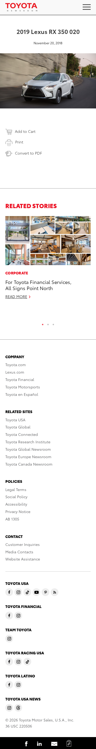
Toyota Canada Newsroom (29, 464)
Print (19, 141)
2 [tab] (48, 323)
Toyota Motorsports (22, 386)
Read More (16, 296)
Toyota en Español (21, 394)
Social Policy (16, 496)
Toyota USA (15, 419)
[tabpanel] (48, 260)
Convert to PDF (28, 153)
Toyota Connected (21, 434)
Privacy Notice (17, 511)
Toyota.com (15, 364)
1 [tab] (42, 323)
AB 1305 (12, 519)
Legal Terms (15, 489)
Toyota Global (17, 427)
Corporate (16, 272)
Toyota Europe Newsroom (28, 456)
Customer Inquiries (22, 544)
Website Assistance (22, 559)
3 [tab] (53, 323)
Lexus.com (14, 372)
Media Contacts (19, 551)
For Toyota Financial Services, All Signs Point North (38, 284)
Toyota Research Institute (27, 441)
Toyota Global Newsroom (28, 449)
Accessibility (16, 504)
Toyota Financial (19, 379)
